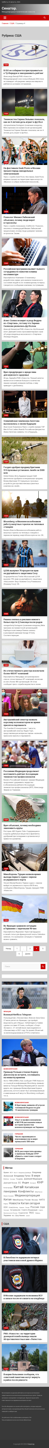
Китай (19, 1187)
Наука (6, 1204)
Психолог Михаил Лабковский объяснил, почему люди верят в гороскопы (19, 220)
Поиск (43, 966)
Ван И (15, 1172)
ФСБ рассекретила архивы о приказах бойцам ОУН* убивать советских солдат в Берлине (28, 1155)
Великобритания (10, 1069)
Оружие (21, 1207)
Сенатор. (9, 8)
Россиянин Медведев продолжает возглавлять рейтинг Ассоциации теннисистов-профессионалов (21, 774)
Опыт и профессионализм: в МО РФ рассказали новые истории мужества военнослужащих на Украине (29, 1123)
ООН (6, 1207)
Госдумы (19, 1179)
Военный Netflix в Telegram (17, 1014)
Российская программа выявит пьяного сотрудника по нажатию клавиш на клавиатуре (24, 272)
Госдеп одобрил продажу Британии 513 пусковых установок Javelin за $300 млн (24, 470)
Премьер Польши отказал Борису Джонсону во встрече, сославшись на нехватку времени (22, 1075)
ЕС (19, 1182)
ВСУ (11, 1172)
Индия (25, 1182)
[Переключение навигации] (5, 17)
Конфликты (26, 1191)
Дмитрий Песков (10, 1183)
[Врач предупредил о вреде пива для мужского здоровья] (24, 355)
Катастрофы (8, 1188)
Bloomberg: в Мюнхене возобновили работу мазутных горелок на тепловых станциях (24, 524)
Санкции (6, 1210)
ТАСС (31, 1213)
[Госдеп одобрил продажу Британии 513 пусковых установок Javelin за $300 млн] (24, 450)
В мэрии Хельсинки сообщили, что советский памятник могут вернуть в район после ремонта (22, 1377)
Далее (27, 954)
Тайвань (37, 1213)
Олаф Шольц (13, 1207)
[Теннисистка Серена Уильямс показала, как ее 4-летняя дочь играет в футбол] (24, 102)
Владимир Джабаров (25, 1172)
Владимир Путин (22, 1176)
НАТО (42, 1199)
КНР (40, 1182)
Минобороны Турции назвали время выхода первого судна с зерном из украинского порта (22, 877)
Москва (35, 1200)
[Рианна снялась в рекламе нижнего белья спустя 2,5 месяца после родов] (24, 602)
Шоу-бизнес (20, 1216)
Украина (7, 1215)
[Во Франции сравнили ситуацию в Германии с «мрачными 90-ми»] (24, 909)
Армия (6, 1172)
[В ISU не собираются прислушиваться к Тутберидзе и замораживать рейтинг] (24, 53)
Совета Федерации (29, 1210)
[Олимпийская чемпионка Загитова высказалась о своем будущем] (24, 404)
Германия (19, 1134)
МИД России (38, 1192)
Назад (8, 949)
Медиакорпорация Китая (22, 1197)
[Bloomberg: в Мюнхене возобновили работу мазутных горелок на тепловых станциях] (24, 504)
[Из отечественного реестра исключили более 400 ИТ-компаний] (24, 654)
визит (28, 1215)
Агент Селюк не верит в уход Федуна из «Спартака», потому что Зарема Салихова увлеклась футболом (22, 323)
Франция (7, 1011)
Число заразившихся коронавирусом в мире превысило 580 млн (26, 1139)
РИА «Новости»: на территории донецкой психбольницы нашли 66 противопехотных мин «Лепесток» (23, 1336)
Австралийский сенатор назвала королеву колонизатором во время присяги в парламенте (22, 722)
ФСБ (13, 1215)
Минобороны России (22, 1200)
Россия (34, 1207)
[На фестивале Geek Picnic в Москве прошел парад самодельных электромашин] (24, 151)
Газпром (12, 1179)
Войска (6, 1179)
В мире (36, 1175)
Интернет (33, 1183)
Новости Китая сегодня (24, 1203)
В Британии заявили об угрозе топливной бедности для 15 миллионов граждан (30, 1107)
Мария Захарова (9, 1196)
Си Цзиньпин (15, 1210)
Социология (23, 1213)
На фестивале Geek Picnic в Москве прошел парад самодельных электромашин (22, 171)
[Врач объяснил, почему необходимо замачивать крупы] (24, 808)
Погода (27, 1207)
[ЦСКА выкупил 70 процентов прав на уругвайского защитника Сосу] (24, 554)
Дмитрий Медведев (33, 1179)
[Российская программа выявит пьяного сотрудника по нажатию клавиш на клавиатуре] (24, 252)
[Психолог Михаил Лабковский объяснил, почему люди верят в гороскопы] (24, 200)
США (6, 65)
